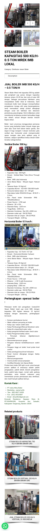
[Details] (22, 427)
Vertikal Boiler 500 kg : (16, 144)
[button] (5, 526)
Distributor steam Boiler (20, 69)
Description (12, 76)
